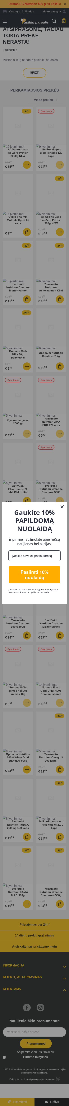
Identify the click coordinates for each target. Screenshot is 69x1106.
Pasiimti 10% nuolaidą (34, 575)
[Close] (62, 506)
